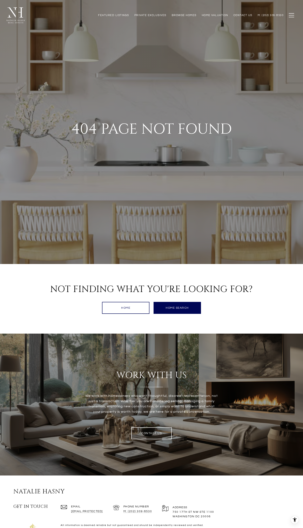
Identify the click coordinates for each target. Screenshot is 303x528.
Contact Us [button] (151, 433)
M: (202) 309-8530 (137, 511)
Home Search (177, 307)
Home (125, 307)
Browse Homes (184, 15)
